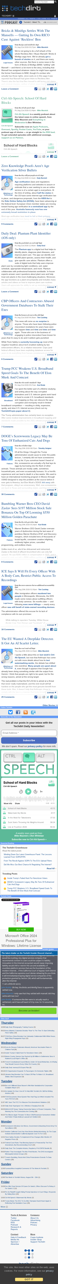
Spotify (14, 129)
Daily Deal (41, 246)
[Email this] (39, 88)
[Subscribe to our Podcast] (33, 712)
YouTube (37, 129)
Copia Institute (36, 1237)
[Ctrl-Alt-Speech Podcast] (29, 763)
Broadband (8, 400)
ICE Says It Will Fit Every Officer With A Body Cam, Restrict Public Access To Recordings (28, 575)
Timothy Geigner (45, 448)
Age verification (22, 182)
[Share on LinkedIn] (55, 88)
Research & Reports (16, 1228)
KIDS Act (45, 198)
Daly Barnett (42, 178)
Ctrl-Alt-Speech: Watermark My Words (18, 1197)
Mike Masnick (42, 47)
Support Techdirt (37, 1242)
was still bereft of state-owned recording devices (30, 607)
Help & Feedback (18, 1237)
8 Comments (7, 562)
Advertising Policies (35, 1221)
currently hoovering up (31, 342)
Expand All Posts (26, 18)
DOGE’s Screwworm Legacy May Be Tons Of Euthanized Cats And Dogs (26, 438)
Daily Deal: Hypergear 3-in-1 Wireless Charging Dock (23, 1106)
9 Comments (7, 224)
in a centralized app (38, 206)
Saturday (7, 1172)
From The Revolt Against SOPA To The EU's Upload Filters (28, 861)
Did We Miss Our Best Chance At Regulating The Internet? (28, 865)
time (28, 329)
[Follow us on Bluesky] (10, 712)
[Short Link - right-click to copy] (35, 88)
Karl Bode (41, 385)
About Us (34, 1218)
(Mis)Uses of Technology (8, 194)
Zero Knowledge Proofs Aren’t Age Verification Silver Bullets (25, 167)
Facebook (15, 1220)
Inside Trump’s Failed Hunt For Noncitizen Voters (27, 878)
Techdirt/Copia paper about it (15, 411)
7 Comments (7, 427)
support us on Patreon (12, 138)
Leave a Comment (10, 89)
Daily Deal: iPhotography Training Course (19, 1027)
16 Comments (7, 629)
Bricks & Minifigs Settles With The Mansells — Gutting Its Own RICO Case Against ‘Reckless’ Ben (25, 35)
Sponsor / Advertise (15, 1243)
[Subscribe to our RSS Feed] (26, 712)
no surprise (41, 321)
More (3, 1207)
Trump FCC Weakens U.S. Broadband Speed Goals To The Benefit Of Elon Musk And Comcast (27, 372)
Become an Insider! (29, 1010)
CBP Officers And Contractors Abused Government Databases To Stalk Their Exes (27, 305)
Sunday (6, 1164)
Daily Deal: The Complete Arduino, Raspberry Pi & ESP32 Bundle (27, 1148)
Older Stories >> (50, 705)
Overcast (5, 129)
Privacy (33, 1225)
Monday (6, 1121)
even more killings (32, 604)
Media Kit (15, 1239)
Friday (5, 1181)
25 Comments (7, 697)
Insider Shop (36, 1239)
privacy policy (35, 746)
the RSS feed (48, 132)
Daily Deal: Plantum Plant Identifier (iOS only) (26, 235)
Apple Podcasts (40, 127)
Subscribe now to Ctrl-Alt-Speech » (29, 839)
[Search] (56, 2)
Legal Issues (8, 62)
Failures (10, 463)
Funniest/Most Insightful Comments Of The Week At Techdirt (26, 1168)
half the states (44, 193)
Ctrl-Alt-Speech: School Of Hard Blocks (23, 100)
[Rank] (5, 878)
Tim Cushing (42, 318)
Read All (51, 868)
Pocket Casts (25, 129)
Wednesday (9, 1042)
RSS (13, 1222)
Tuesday (6, 1081)
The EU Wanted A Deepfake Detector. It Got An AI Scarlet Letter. (27, 640)
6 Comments (7, 359)
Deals (11, 261)
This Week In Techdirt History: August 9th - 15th (21, 1177)
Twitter (14, 1218)
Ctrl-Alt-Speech (7, 126)
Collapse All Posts (47, 18)
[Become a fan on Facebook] (18, 712)
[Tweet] (47, 88)
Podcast (14, 1225)
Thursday (7, 1022)
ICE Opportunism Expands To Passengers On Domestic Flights (27, 1071)
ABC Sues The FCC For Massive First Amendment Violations (26, 1102)
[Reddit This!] (43, 88)
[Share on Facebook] (51, 88)
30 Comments (7, 494)
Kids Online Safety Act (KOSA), (19, 201)
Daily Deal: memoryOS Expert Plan (17, 1067)
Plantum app (25, 249)
